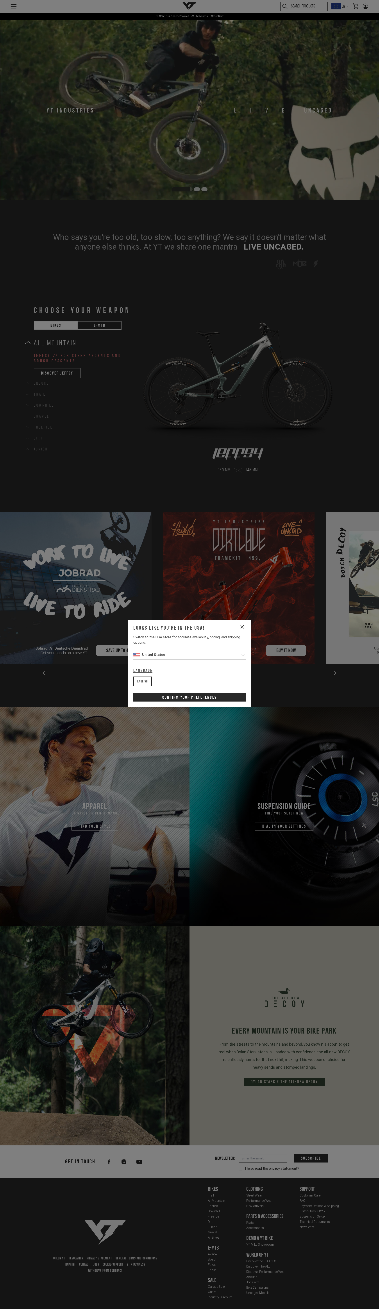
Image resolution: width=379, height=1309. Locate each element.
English (142, 681)
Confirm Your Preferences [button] (189, 697)
